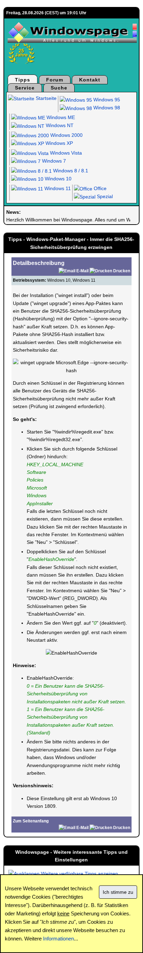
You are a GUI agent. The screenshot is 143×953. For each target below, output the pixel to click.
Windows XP (58, 143)
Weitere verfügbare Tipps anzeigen (79, 873)
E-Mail (82, 270)
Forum (54, 80)
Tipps (22, 80)
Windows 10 (57, 178)
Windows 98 (106, 107)
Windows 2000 (66, 135)
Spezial (104, 196)
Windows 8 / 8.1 (70, 170)
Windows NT (59, 125)
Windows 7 (53, 161)
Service (25, 88)
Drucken (121, 270)
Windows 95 (106, 99)
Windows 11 (57, 188)
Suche (59, 88)
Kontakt (89, 80)
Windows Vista (65, 153)
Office (99, 188)
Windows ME (60, 117)
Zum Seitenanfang (31, 821)
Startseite (45, 98)
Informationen (58, 939)
